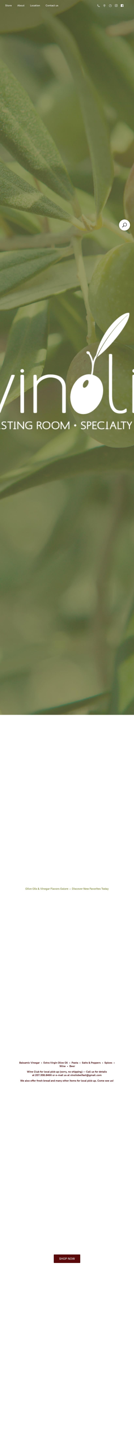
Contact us (52, 5)
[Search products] (124, 225)
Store (8, 5)
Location (35, 5)
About (21, 5)
